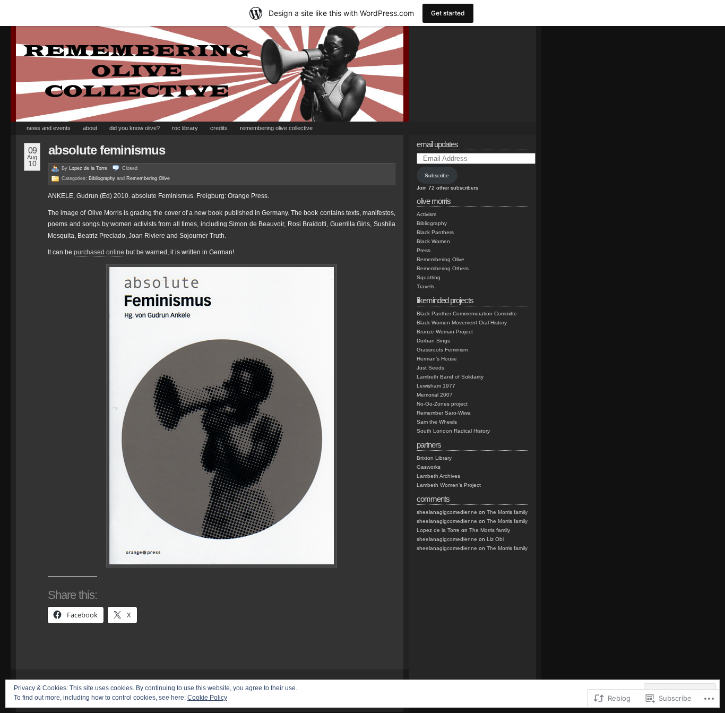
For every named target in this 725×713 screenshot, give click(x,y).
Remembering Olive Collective (276, 128)
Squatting (429, 277)
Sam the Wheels (437, 422)
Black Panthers (435, 232)
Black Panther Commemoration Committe (467, 313)
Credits (219, 128)
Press (423, 250)
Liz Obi (495, 539)
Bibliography (102, 178)
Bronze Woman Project (445, 331)
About (90, 128)
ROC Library (185, 128)
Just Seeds (430, 368)
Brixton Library (434, 458)
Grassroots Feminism (442, 350)
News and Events (49, 128)
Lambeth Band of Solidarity (450, 377)
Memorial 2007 (435, 395)
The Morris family (507, 512)
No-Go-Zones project (442, 404)
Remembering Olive (148, 178)
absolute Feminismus (106, 150)
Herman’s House (437, 359)
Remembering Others (443, 268)
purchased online (99, 252)
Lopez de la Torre (88, 168)
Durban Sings (433, 340)
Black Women (433, 241)
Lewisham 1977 (436, 386)
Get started (448, 13)
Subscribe (437, 175)
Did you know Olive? (134, 128)
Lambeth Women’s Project (449, 485)
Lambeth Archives (438, 476)
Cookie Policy (207, 697)
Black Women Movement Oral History (462, 322)
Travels (425, 286)
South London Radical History (453, 431)
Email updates (437, 144)
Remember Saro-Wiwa (444, 413)
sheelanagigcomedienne (447, 512)
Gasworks (429, 467)
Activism (426, 214)
